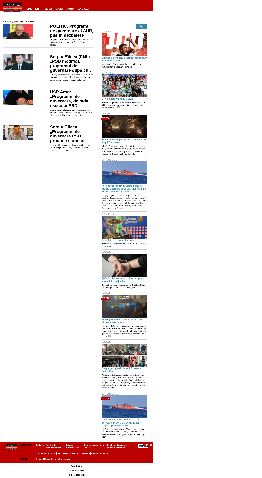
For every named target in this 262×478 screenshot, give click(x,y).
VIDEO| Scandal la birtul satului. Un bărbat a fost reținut (122, 321)
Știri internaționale (66, 453)
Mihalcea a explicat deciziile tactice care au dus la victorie (124, 59)
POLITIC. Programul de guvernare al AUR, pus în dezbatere (71, 31)
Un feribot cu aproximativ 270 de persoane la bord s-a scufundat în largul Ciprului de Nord (121, 422)
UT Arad (108, 31)
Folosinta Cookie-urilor (72, 446)
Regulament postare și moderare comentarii (117, 446)
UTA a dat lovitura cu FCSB (117, 99)
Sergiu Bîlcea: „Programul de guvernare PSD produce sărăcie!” (68, 134)
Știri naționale (83, 453)
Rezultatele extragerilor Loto (118, 240)
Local (106, 113)
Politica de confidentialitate (53, 446)
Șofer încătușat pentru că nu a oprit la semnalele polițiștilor (123, 280)
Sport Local (50, 459)
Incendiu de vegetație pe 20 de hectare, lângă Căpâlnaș (124, 141)
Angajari (84, 9)
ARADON (7, 22)
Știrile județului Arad (46, 453)
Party (71, 9)
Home (28, 9)
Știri (22, 453)
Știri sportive (64, 459)
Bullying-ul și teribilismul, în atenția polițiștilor (121, 370)
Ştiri (38, 9)
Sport (59, 9)
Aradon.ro (26, 445)
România (108, 214)
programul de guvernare (24, 22)
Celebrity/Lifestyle (99, 453)
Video (48, 9)
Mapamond (109, 160)
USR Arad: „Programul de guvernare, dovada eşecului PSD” (69, 99)
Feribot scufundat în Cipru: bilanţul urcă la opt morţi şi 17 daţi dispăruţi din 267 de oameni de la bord (124, 189)
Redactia (40, 445)
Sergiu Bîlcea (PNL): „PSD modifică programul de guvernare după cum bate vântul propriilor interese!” (71, 63)
